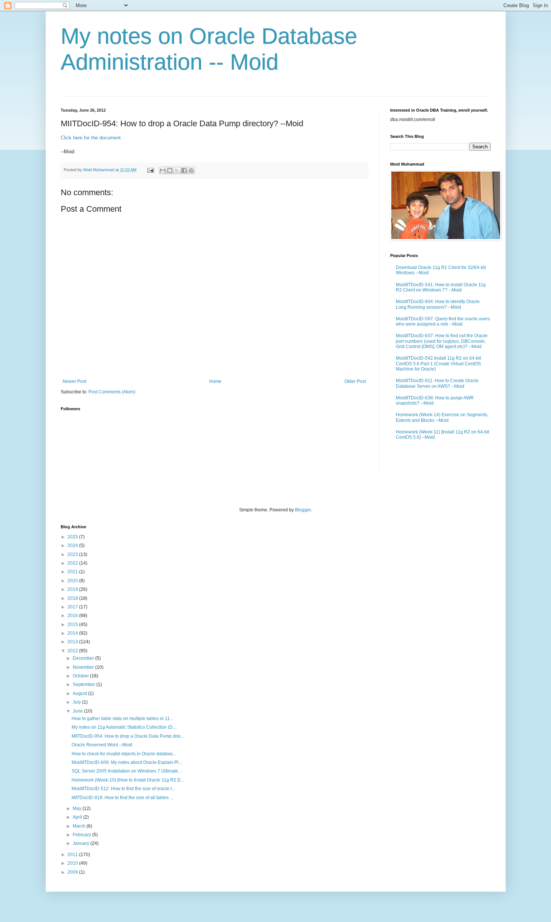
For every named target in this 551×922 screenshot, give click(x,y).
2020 (73, 580)
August (80, 693)
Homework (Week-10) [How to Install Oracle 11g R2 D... (128, 780)
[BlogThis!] (170, 170)
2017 (73, 607)
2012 (73, 650)
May (77, 808)
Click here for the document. (91, 137)
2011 (73, 854)
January (81, 843)
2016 (73, 615)
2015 (73, 624)
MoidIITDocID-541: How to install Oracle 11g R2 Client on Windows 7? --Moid (441, 287)
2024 (73, 545)
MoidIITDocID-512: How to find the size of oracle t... (123, 788)
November (84, 667)
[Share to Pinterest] (191, 170)
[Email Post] (150, 169)
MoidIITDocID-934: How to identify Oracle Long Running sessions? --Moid (438, 304)
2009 (73, 872)
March (80, 826)
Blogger (303, 510)
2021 (73, 571)
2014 (73, 633)
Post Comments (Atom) (111, 392)
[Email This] (162, 170)
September (84, 684)
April (78, 817)
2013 (73, 641)
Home (215, 381)
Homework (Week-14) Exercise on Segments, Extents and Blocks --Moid (442, 417)
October (81, 675)
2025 (73, 536)
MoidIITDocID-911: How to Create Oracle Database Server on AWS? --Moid (437, 383)
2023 (73, 554)
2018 (73, 598)
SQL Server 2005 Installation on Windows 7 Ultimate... (126, 771)
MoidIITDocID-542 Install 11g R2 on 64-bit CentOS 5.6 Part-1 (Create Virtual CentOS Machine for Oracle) (438, 364)
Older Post (355, 381)
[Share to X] (177, 170)
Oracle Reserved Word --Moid (102, 744)
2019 (73, 589)
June (78, 711)
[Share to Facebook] (184, 170)
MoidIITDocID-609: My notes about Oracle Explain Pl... (127, 762)
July (77, 702)
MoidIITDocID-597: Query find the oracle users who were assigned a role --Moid (443, 321)
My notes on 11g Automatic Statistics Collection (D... (124, 727)
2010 (73, 863)
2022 (73, 563)
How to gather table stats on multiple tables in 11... (122, 718)
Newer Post (74, 381)
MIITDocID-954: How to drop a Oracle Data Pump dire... (128, 736)
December (84, 658)
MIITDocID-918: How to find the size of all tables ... (122, 797)
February (82, 834)
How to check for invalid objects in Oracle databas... (124, 753)
